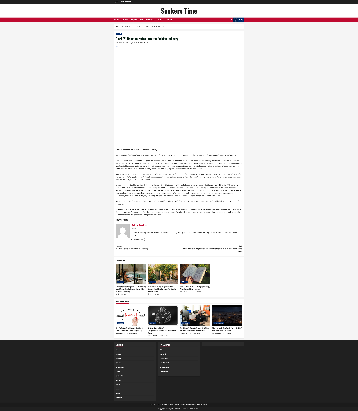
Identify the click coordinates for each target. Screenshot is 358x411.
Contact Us (163, 354)
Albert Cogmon (153, 335)
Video (241, 20)
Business (125, 20)
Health (160, 20)
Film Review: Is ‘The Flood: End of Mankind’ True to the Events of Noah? (227, 329)
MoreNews (186, 409)
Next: (212, 249)
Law (141, 20)
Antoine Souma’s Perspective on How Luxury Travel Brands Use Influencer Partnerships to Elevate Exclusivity (131, 289)
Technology (185, 323)
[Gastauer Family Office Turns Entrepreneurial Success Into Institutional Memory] (163, 315)
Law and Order (120, 376)
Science (118, 389)
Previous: (132, 247)
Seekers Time (179, 11)
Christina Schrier (185, 292)
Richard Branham (122, 43)
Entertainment (150, 20)
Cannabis (118, 358)
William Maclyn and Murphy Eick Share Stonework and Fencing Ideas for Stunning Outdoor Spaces (162, 289)
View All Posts (138, 239)
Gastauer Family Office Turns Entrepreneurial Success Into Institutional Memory (162, 330)
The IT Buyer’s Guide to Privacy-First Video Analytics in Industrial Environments (194, 329)
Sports (118, 393)
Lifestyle (119, 34)
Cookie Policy (164, 371)
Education (134, 20)
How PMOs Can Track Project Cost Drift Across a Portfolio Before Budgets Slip (129, 329)
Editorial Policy (164, 367)
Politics (116, 20)
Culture (169, 20)
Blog (117, 350)
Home (161, 350)
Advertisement (164, 363)
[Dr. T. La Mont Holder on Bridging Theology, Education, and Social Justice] (195, 274)
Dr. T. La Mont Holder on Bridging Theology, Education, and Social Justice (195, 287)
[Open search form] (231, 20)
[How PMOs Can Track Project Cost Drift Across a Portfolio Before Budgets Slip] (131, 315)
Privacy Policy (164, 358)
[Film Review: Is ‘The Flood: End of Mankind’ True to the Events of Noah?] (227, 315)
